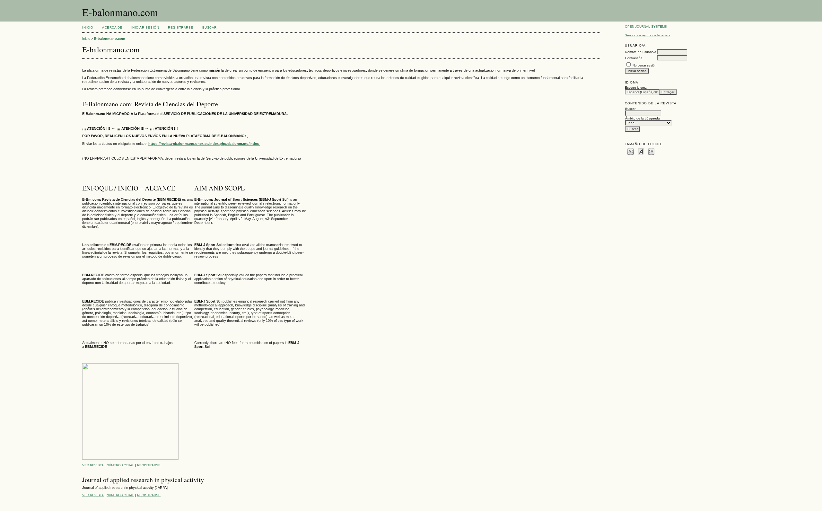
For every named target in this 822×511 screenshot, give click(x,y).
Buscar (209, 27)
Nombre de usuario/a (640, 52)
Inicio (87, 27)
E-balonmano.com (109, 38)
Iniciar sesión (145, 27)
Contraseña (634, 58)
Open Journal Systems (646, 26)
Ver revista (93, 465)
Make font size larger (651, 151)
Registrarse (180, 27)
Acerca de (112, 27)
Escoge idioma (636, 87)
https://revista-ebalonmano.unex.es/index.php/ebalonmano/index (204, 143)
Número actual (120, 465)
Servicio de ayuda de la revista (647, 35)
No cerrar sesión (645, 65)
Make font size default (641, 151)
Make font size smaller (630, 151)
